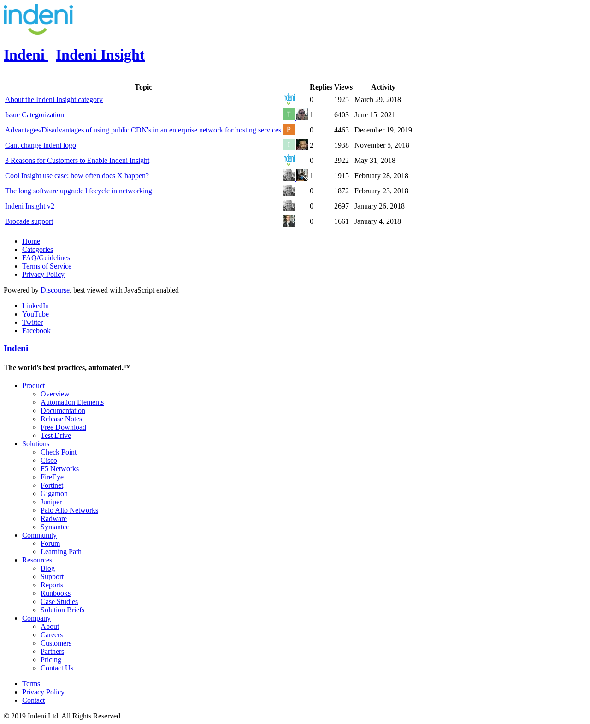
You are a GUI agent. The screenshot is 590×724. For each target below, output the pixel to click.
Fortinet (52, 485)
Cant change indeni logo (40, 145)
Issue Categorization (34, 115)
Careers (52, 635)
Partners (52, 651)
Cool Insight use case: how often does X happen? (77, 176)
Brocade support (29, 221)
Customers (56, 643)
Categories (37, 249)
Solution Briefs (62, 610)
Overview (55, 394)
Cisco (49, 460)
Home (31, 241)
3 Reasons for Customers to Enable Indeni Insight (77, 160)
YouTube (35, 314)
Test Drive (56, 435)
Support (52, 576)
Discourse (55, 290)
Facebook (36, 331)
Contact (33, 700)
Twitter (32, 322)
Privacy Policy (43, 274)
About (50, 626)
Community (39, 535)
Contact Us (57, 668)
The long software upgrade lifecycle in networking (78, 191)
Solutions (35, 444)
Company (36, 618)
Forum (50, 543)
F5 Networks (60, 469)
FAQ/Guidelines (46, 258)
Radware (54, 518)
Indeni (16, 348)
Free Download (63, 427)
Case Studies (59, 601)
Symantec (55, 527)
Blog (48, 568)
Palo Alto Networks (69, 510)
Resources (37, 560)
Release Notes (61, 419)
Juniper (51, 502)
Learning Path (61, 552)
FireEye (52, 477)
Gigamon (54, 493)
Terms (31, 684)
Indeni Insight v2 (29, 206)
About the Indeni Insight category (54, 99)
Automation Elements (72, 402)
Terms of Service (46, 266)
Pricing (51, 660)
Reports (52, 585)
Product (33, 385)
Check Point (59, 452)
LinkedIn (35, 306)
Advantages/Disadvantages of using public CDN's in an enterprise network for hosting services (143, 130)
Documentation (63, 410)
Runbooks (56, 593)
